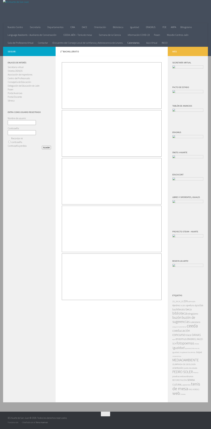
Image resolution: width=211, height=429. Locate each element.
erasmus (181, 339)
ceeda (192, 326)
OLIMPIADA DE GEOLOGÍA (184, 364)
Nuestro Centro (15, 27)
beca (189, 309)
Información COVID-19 (139, 34)
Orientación (100, 27)
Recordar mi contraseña (17, 140)
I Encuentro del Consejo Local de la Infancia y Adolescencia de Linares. (87, 42)
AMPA (173, 27)
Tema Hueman (42, 422)
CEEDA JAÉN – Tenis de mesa (77, 34)
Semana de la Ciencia (110, 34)
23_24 (175, 301)
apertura (190, 305)
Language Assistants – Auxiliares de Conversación (32, 34)
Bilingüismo (186, 27)
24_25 (180, 301)
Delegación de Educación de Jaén (24, 85)
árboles (183, 394)
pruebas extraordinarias (182, 376)
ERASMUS (151, 27)
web (176, 393)
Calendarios (133, 42)
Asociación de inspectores (20, 74)
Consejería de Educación (19, 82)
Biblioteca (118, 27)
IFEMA (197, 344)
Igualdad (134, 27)
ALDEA (183, 305)
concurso (179, 334)
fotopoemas (185, 343)
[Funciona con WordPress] (20, 422)
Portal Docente (15, 96)
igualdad (178, 348)
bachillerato (178, 309)
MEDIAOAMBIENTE (185, 360)
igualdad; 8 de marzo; (192, 348)
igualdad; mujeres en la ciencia (183, 352)
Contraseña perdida (17, 145)
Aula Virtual (151, 42)
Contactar (43, 42)
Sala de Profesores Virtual (21, 42)
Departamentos (55, 27)
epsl (173, 339)
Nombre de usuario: (17, 118)
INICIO (165, 42)
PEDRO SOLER (182, 372)
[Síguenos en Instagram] (39, 51)
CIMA (72, 27)
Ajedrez (176, 305)
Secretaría (35, 27)
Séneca (11, 100)
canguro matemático (179, 327)
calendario (195, 322)
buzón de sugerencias (183, 319)
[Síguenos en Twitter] (44, 51)
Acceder (46, 147)
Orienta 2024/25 (15, 70)
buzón (176, 317)
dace (188, 335)
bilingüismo (192, 313)
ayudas (199, 305)
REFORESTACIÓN (179, 380)
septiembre (186, 385)
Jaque (199, 352)
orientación (177, 367)
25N (186, 301)
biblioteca (179, 313)
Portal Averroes (15, 93)
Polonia (195, 373)
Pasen (157, 34)
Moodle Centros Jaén (177, 34)
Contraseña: (13, 128)
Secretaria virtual (15, 67)
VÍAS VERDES (193, 389)
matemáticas (176, 356)
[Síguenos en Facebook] (49, 51)
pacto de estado (190, 368)
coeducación (181, 330)
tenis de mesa (186, 386)
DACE (84, 27)
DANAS (196, 335)
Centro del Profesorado (19, 78)
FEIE (164, 27)
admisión (191, 301)
